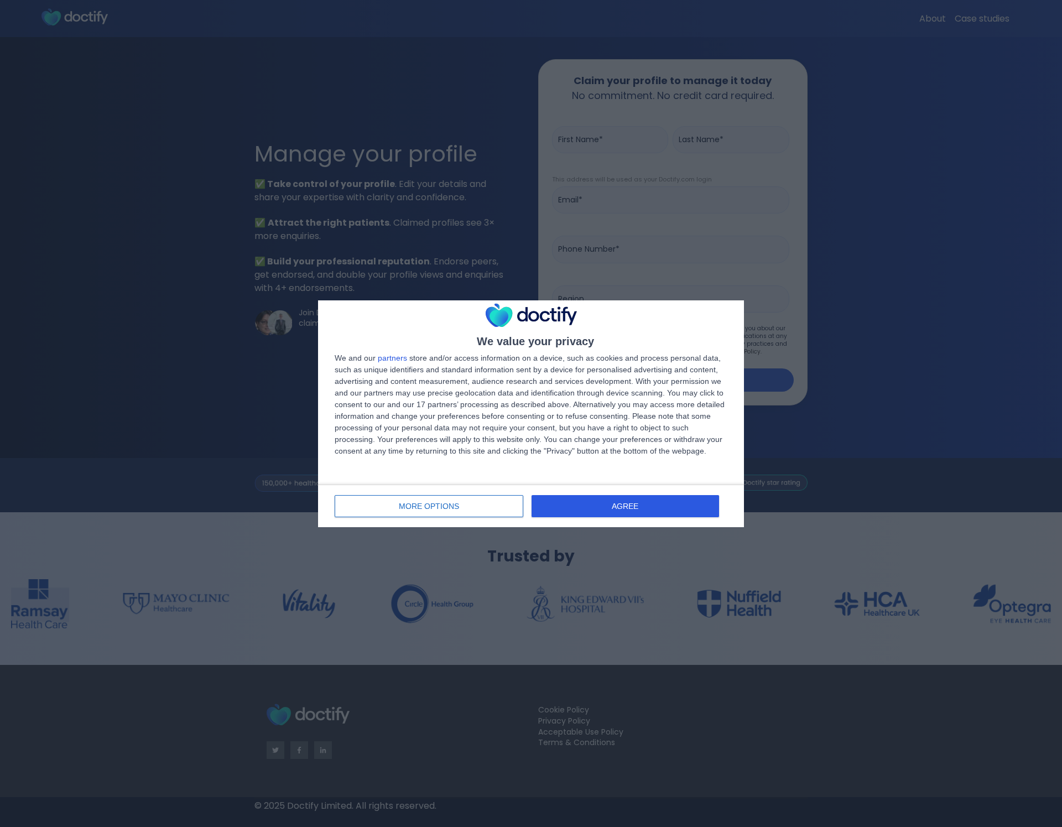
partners (392, 358)
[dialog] (531, 413)
